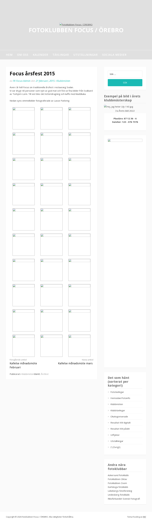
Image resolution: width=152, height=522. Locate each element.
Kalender (40, 54)
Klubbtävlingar (117, 410)
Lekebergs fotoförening (120, 490)
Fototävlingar (117, 391)
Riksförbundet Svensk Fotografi (124, 498)
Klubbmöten (63, 80)
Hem (9, 54)
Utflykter (115, 434)
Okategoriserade (119, 416)
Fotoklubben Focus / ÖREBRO (76, 30)
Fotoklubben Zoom (117, 483)
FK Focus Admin (21, 80)
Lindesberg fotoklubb (119, 494)
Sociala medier (114, 54)
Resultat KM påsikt (120, 428)
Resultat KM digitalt (120, 422)
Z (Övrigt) (115, 447)
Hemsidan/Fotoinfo (120, 398)
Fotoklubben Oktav (117, 479)
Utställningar (85, 54)
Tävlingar (61, 54)
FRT (144, 516)
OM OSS (22, 54)
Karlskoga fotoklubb (118, 486)
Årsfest (45, 373)
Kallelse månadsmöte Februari (23, 363)
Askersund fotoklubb (118, 475)
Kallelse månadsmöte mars (75, 361)
